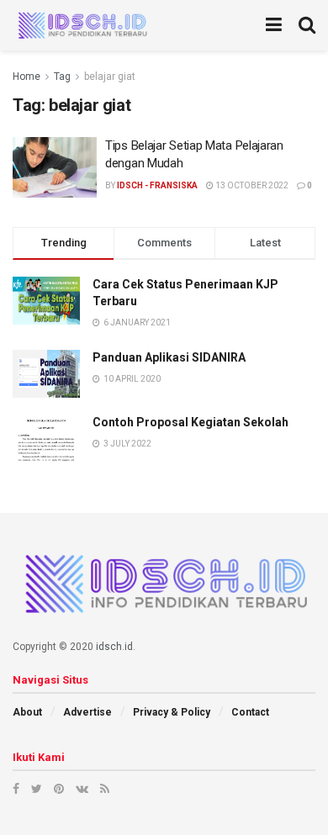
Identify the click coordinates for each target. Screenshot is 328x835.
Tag (62, 76)
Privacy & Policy (171, 712)
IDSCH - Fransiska (157, 185)
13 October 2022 (251, 185)
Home (26, 76)
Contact (250, 712)
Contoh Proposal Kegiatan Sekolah (190, 422)
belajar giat (109, 76)
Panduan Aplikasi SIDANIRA (169, 357)
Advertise (87, 712)
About (27, 712)
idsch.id (114, 647)
